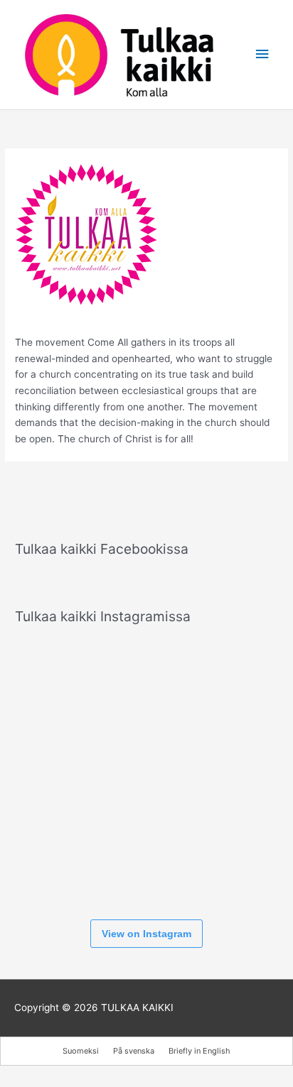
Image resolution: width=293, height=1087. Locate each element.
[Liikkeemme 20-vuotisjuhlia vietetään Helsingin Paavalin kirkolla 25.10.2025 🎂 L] (146, 771)
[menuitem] (80, 1051)
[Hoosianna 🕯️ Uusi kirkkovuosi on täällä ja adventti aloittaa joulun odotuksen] (146, 681)
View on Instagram (146, 933)
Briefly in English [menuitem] (199, 1051)
